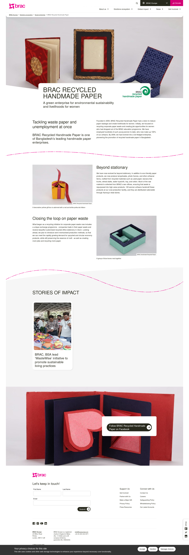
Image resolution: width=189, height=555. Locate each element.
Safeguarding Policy (147, 500)
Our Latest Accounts (147, 507)
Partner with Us (125, 496)
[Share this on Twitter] (186, 532)
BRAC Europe (151, 3)
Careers (143, 496)
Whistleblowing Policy (148, 503)
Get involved (173, 9)
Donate (178, 3)
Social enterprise (40, 15)
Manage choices (167, 549)
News (158, 9)
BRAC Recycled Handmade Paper (58, 15)
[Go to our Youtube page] (41, 523)
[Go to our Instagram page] (37, 523)
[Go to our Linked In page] (45, 523)
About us (102, 9)
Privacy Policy (125, 503)
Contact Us (144, 493)
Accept (142, 549)
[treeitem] (109, 9)
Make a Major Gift (126, 500)
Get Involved (124, 493)
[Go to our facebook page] (33, 523)
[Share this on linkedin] (186, 528)
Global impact (143, 9)
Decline (153, 549)
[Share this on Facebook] (186, 536)
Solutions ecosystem (122, 9)
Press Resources (126, 507)
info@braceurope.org (81, 532)
